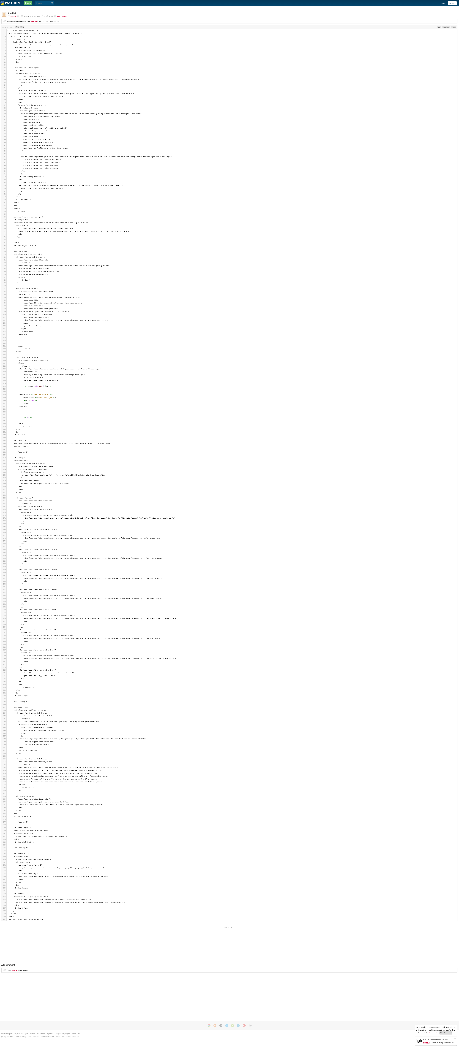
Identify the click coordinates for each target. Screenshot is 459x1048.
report (453, 27)
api (58, 1034)
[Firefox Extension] (214, 1025)
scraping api (66, 1034)
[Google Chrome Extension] (209, 1025)
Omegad (13, 16)
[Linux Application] (250, 1025)
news (74, 1034)
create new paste (7, 1034)
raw (439, 27)
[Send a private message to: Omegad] (18, 16)
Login (443, 3)
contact (76, 1036)
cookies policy (21, 1036)
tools (43, 1034)
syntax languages (21, 1034)
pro (79, 1034)
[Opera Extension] (244, 1025)
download (446, 27)
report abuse (66, 1036)
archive (32, 1034)
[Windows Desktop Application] (226, 1025)
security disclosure (47, 1036)
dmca (58, 1036)
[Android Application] (232, 1025)
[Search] (52, 3)
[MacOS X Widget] (238, 1025)
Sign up (452, 3)
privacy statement (7, 1036)
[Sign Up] (419, 1041)
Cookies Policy (433, 1033)
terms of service (33, 1036)
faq (38, 1034)
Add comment (62, 16)
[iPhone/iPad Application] (220, 1025)
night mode (51, 1034)
